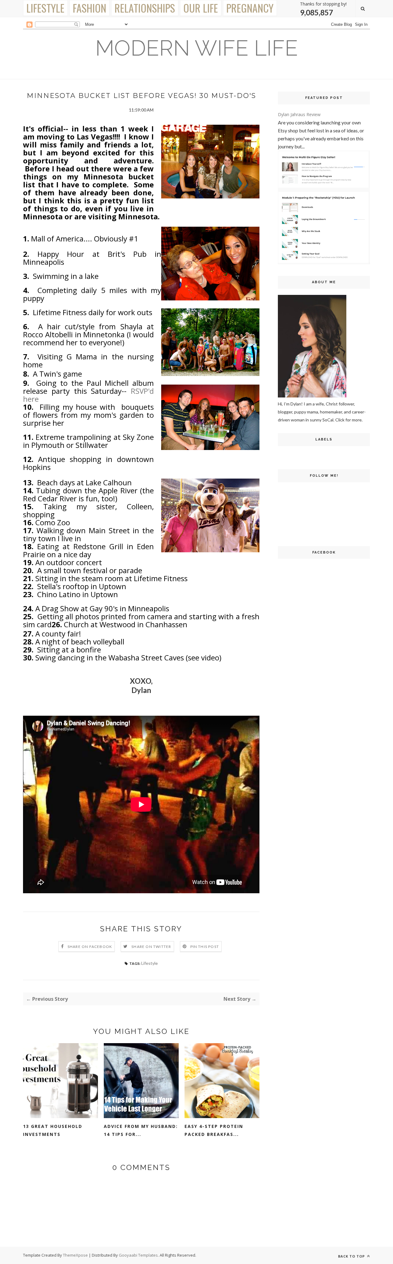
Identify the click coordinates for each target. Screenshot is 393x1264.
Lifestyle (45, 8)
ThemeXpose (75, 1255)
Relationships (145, 8)
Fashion (89, 8)
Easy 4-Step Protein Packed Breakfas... (214, 1130)
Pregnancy (250, 8)
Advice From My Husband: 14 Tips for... (141, 1130)
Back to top (352, 1256)
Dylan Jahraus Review (299, 114)
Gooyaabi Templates (138, 1255)
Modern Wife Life (196, 48)
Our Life (200, 8)
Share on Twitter (151, 946)
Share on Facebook (90, 946)
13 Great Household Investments (52, 1130)
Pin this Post (204, 946)
